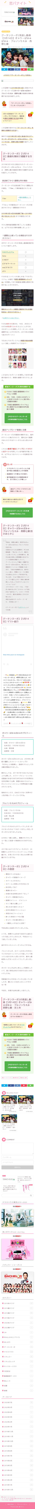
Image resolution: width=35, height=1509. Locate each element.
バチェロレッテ (18, 1362)
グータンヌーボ (5, 31)
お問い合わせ (10, 1504)
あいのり (18, 1342)
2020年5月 (18, 1407)
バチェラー (18, 1357)
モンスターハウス (18, 1366)
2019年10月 (18, 1441)
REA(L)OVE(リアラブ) (18, 1337)
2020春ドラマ (18, 1328)
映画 (18, 1391)
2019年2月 (18, 1480)
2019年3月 (18, 1475)
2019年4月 (18, 1470)
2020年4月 (18, 1412)
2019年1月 (18, 1485)
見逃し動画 (24, 1077)
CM (18, 1333)
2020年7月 (18, 1402)
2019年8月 (18, 1451)
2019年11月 (18, 1436)
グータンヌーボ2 (7, 1077)
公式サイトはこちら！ (11, 318)
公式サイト (22, 607)
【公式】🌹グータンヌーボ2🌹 (13, 723)
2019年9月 (18, 1446)
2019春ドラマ (18, 1313)
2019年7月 (18, 1456)
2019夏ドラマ (18, 1308)
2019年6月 (18, 1461)
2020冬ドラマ (18, 1323)
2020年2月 (18, 1422)
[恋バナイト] (17, 4)
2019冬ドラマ (18, 1303)
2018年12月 (18, 1490)
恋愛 (18, 1386)
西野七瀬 (16, 1077)
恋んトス (18, 1381)
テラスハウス (18, 1352)
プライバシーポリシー (22, 1504)
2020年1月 (18, 1427)
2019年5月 (18, 1465)
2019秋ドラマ (18, 1318)
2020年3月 (18, 1417)
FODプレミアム (8, 252)
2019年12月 (18, 1432)
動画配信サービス (18, 1376)
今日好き (18, 1371)
